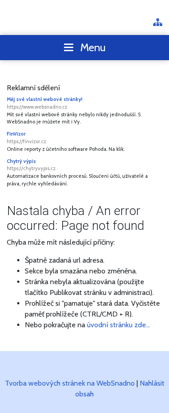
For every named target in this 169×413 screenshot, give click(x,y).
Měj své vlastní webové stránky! (44, 103)
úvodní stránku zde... (118, 325)
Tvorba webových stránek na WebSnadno (70, 383)
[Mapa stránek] (157, 23)
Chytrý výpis (31, 165)
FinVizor (26, 138)
